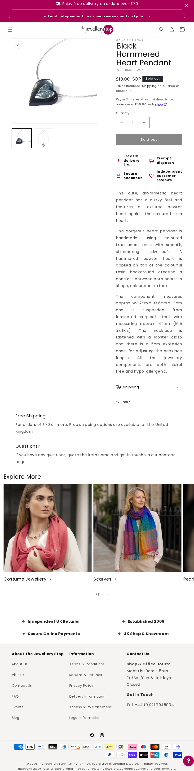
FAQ (15, 696)
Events (18, 707)
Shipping (149, 86)
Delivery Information (87, 696)
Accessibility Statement (90, 707)
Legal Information (85, 717)
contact (167, 455)
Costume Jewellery (25, 579)
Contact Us (22, 685)
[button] (10, 29)
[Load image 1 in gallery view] (21, 138)
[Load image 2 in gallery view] (43, 138)
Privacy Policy (81, 685)
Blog (15, 717)
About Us (20, 664)
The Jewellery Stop (52, 764)
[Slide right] (107, 594)
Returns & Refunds (85, 674)
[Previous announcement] (9, 16)
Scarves (102, 579)
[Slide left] (86, 594)
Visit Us (18, 674)
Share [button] (126, 402)
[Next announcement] (185, 16)
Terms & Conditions (87, 664)
